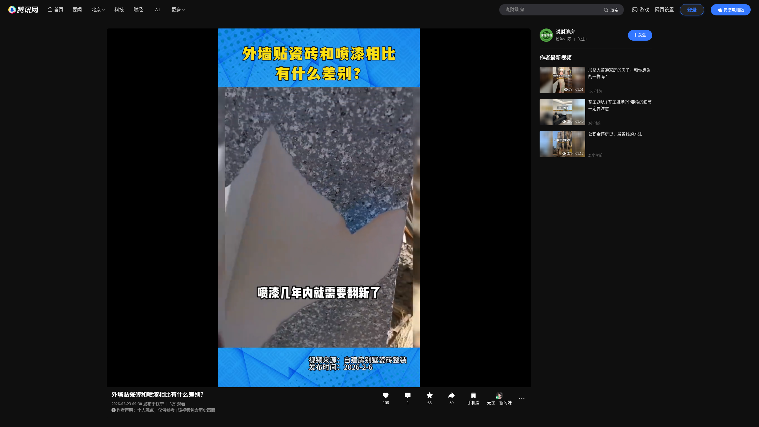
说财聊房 (565, 31)
